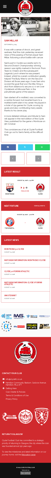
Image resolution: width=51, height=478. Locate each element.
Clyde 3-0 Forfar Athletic (17, 271)
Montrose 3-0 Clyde (14, 249)
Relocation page (28, 455)
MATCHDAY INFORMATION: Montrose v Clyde (25, 260)
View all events (39, 206)
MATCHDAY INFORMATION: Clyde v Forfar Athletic (23, 283)
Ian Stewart (10, 295)
